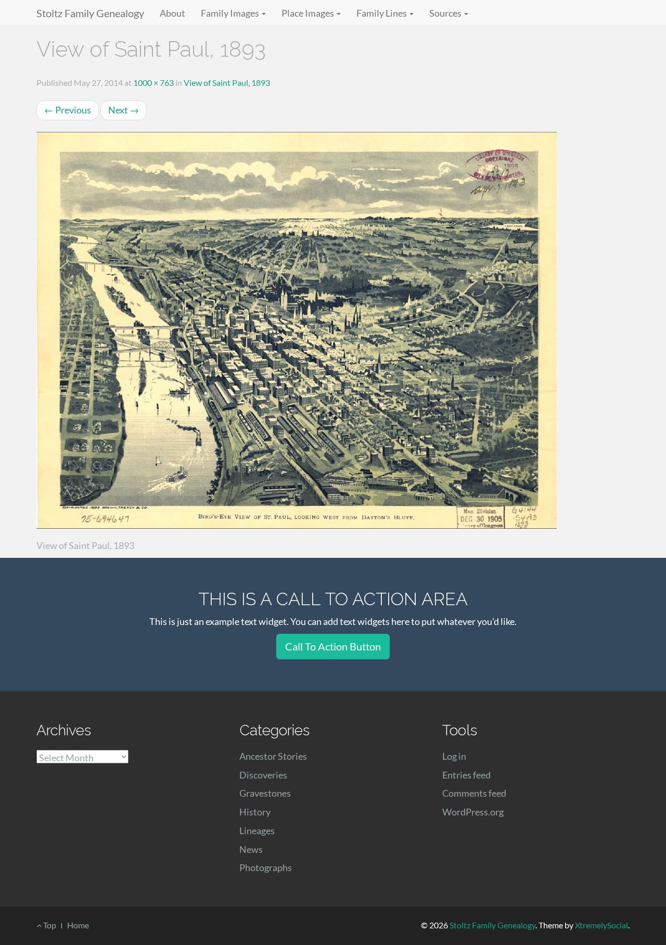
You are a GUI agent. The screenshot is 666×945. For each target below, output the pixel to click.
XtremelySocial (601, 925)
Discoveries (263, 775)
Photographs (265, 867)
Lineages (257, 830)
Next (123, 110)
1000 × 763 (153, 82)
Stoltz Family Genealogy (90, 13)
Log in (454, 756)
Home (78, 925)
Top (49, 925)
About (172, 13)
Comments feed (474, 793)
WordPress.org (473, 812)
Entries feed (466, 775)
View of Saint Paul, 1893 (227, 82)
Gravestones (265, 793)
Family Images (231, 13)
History (255, 812)
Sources (446, 13)
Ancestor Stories (273, 756)
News (251, 849)
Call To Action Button (333, 646)
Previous (67, 110)
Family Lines (382, 13)
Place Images (308, 13)
